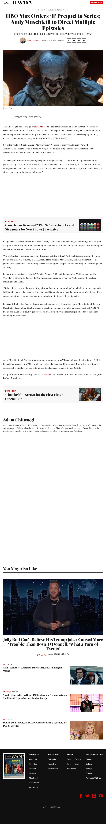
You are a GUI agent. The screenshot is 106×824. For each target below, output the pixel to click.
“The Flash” (46, 374)
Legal (70, 754)
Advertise (33, 764)
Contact (32, 768)
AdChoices (71, 768)
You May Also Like (20, 568)
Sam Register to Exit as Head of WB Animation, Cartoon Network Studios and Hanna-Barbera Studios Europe (35, 697)
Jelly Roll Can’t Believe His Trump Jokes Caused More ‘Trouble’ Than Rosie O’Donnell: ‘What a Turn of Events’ (53, 644)
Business (7, 692)
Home (40, 10)
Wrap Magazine (94, 754)
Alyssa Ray (43, 655)
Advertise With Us (93, 778)
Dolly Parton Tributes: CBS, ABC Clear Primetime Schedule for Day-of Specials (34, 724)
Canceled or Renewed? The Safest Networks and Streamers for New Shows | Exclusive (39, 227)
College (89, 764)
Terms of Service (74, 759)
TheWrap (34, 754)
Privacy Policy (73, 764)
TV (67, 10)
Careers (32, 773)
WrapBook (33, 787)
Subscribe (96, 2)
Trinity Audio (27, 117)
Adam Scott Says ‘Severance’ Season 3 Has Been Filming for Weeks (32, 669)
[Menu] (6, 2)
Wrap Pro (53, 754)
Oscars (89, 773)
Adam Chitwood (32, 41)
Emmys (89, 768)
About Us (33, 759)
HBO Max (39, 126)
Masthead (33, 778)
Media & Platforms (54, 10)
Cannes (89, 759)
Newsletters (34, 782)
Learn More (53, 768)
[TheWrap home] (21, 2)
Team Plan (52, 764)
